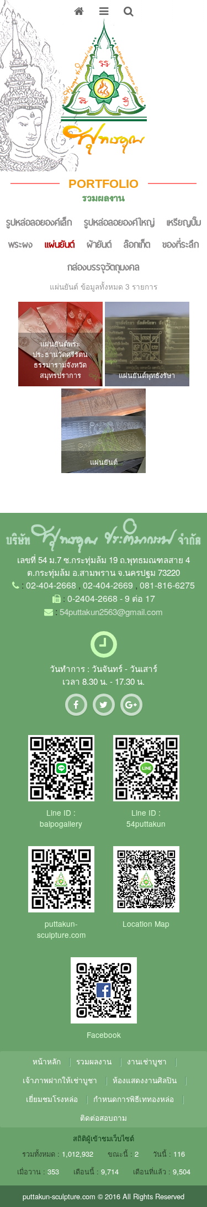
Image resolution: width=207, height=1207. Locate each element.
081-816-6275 (167, 585)
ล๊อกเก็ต (137, 244)
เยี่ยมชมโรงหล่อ (52, 1098)
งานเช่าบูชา (147, 1061)
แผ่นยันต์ (60, 244)
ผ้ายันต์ (99, 244)
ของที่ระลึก (180, 244)
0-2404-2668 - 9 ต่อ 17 (111, 598)
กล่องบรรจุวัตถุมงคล (103, 267)
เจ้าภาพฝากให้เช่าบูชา (60, 1079)
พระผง (20, 244)
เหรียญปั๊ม (184, 222)
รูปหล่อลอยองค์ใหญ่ (119, 222)
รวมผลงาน (94, 1061)
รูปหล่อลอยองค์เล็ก (39, 222)
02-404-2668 (51, 585)
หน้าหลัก (47, 1061)
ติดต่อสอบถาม (103, 1117)
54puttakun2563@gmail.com (111, 611)
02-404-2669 (108, 585)
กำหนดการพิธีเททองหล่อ (133, 1098)
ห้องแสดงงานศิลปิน (145, 1079)
